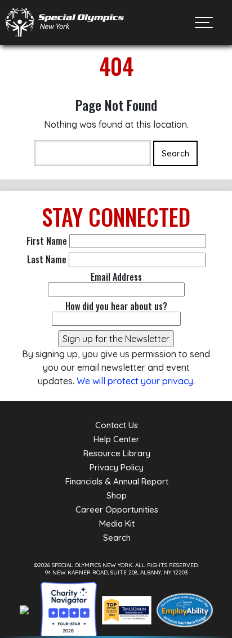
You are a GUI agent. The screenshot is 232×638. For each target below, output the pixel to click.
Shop (116, 495)
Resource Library (116, 453)
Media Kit (117, 523)
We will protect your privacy (135, 381)
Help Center (116, 439)
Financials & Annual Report (116, 481)
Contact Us (116, 425)
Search (117, 537)
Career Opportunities (116, 509)
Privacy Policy (117, 467)
